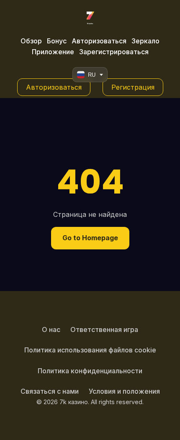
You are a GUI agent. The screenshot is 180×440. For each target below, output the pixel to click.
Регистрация (132, 87)
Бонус (57, 41)
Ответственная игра (104, 329)
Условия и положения (124, 391)
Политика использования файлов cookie (90, 350)
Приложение (53, 52)
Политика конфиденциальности (90, 371)
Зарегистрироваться (114, 52)
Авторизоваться (99, 41)
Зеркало (145, 41)
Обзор (31, 41)
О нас (51, 329)
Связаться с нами (50, 391)
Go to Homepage (90, 238)
